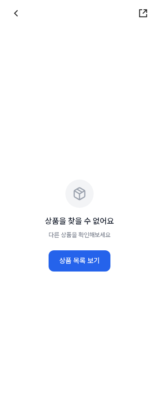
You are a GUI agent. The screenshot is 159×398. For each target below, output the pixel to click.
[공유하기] (143, 13)
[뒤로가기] (16, 13)
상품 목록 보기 (79, 260)
